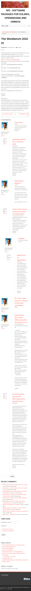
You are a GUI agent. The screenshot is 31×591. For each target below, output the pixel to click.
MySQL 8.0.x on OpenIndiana (10, 514)
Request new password (8, 530)
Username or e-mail (6, 522)
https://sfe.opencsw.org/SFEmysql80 (10, 59)
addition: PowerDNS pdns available (11, 504)
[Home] (15, 7)
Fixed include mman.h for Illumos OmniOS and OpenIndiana (19, 211)
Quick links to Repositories (9, 546)
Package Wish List (7, 558)
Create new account (8, 529)
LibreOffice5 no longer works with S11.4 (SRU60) (14, 497)
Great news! (19, 122)
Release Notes (6, 561)
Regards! (21, 238)
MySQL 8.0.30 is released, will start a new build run (15, 511)
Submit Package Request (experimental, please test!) (15, 560)
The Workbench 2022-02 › (23, 114)
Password (3, 525)
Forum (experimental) (8, 548)
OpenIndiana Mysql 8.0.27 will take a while (19, 141)
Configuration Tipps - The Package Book (12, 551)
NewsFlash (5, 555)
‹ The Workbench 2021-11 (7, 114)
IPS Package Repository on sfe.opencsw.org (13, 545)
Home (3, 32)
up (15, 114)
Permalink (3, 135)
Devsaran (10, 588)
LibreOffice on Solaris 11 (10, 556)
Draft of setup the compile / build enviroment (14, 553)
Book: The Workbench (11, 32)
